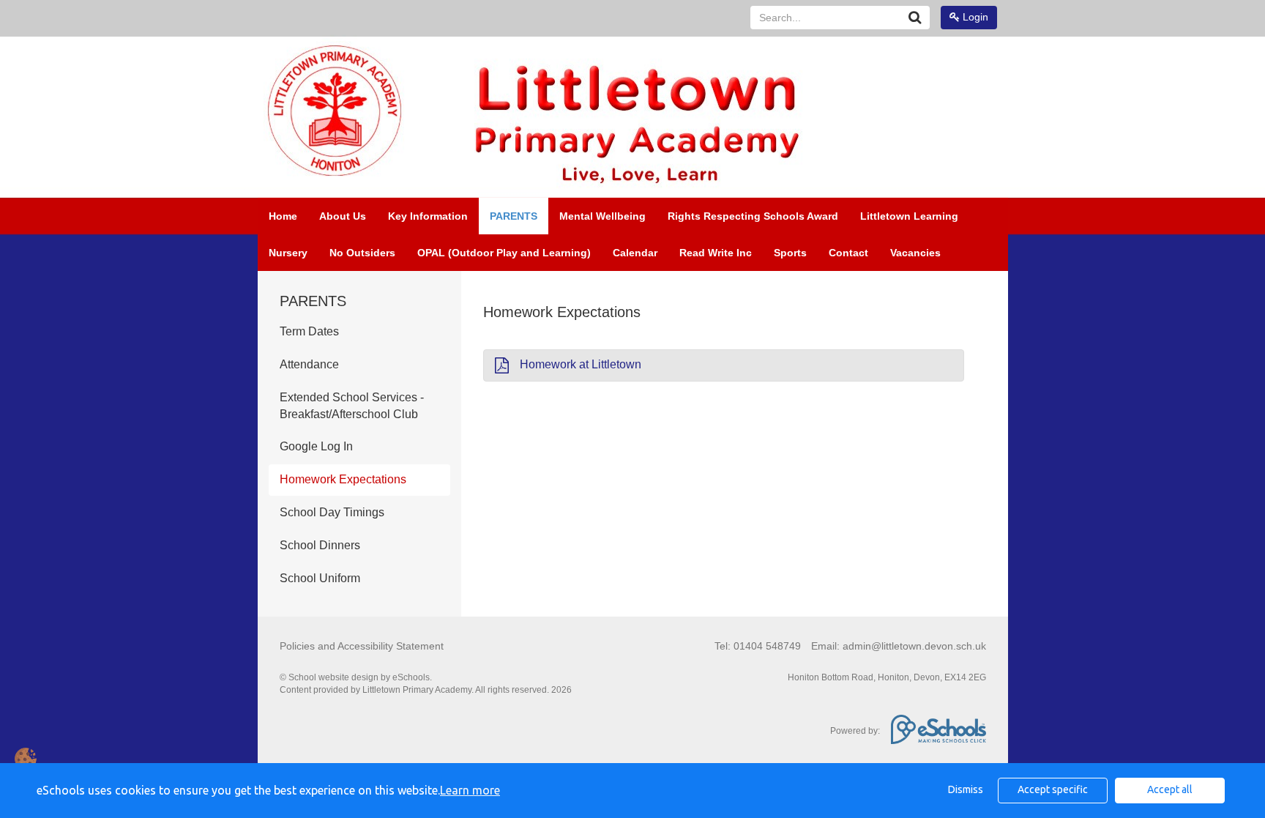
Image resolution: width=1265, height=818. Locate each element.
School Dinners (320, 545)
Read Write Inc (715, 253)
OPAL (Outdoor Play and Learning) (504, 253)
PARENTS (513, 216)
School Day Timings (332, 512)
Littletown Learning (909, 216)
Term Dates (309, 331)
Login (974, 17)
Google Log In (316, 446)
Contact (848, 253)
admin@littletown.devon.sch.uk (914, 646)
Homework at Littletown (580, 364)
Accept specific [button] (1053, 789)
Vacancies (915, 253)
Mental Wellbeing (602, 216)
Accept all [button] (1170, 789)
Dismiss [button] (965, 789)
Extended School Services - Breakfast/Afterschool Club (352, 405)
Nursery (288, 253)
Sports (790, 253)
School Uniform (320, 578)
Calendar (635, 253)
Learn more (470, 790)
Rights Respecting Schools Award (753, 216)
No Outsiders (362, 253)
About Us (342, 216)
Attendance (309, 364)
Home (283, 216)
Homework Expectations (343, 479)
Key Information (428, 216)
